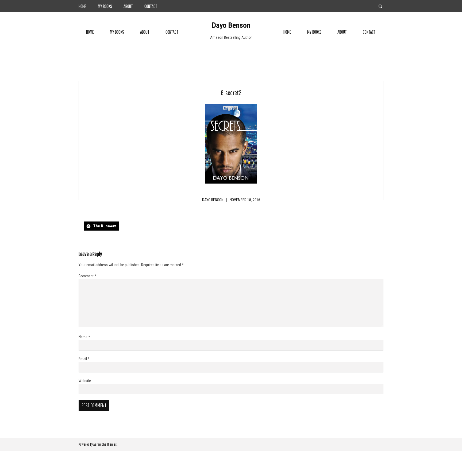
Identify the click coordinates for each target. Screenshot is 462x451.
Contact (150, 6)
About (128, 6)
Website (85, 381)
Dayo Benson (231, 25)
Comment (87, 276)
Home (82, 6)
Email (84, 359)
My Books (105, 6)
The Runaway (104, 226)
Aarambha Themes (105, 444)
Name (84, 337)
